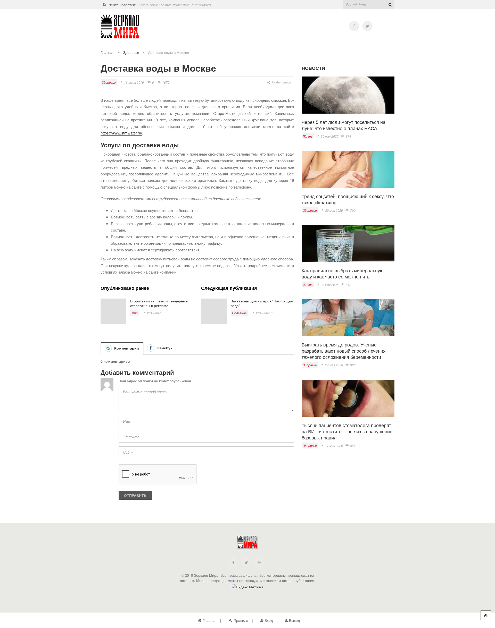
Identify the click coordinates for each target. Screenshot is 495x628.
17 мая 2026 (334, 445)
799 (353, 210)
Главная (107, 52)
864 (353, 445)
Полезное (239, 313)
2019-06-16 (264, 313)
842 (348, 284)
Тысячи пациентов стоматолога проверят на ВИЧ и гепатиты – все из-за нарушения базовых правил (347, 431)
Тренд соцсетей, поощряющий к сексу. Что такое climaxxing (348, 199)
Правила (241, 620)
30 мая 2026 (330, 136)
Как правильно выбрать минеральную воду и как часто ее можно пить (343, 273)
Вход (269, 620)
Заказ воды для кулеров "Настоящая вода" (262, 303)
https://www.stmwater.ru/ (121, 132)
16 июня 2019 (134, 82)
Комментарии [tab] (126, 348)
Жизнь (307, 136)
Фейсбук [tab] (163, 347)
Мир (134, 313)
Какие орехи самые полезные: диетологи (175, 4)
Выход (294, 620)
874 (348, 136)
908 (353, 365)
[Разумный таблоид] (120, 26)
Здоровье (131, 52)
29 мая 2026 (334, 210)
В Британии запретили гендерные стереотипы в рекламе (159, 303)
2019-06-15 (155, 313)
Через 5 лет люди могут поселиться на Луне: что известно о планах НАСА (343, 125)
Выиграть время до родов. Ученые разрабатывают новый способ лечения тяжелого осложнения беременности (344, 350)
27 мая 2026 (334, 365)
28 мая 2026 (330, 284)
